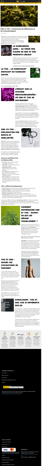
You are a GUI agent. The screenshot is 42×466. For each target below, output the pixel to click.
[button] (39, 1)
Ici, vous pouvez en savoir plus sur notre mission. (11, 394)
